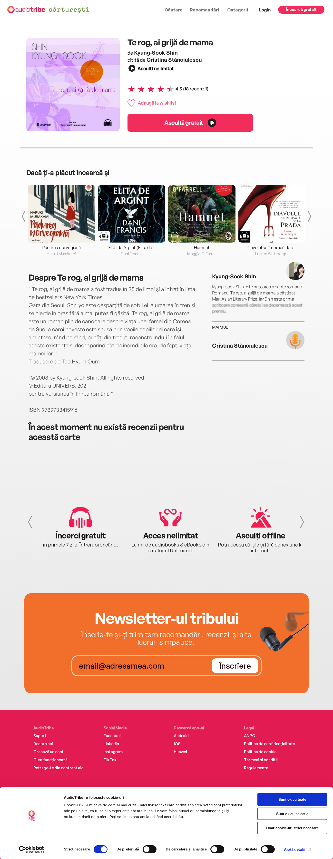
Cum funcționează (50, 759)
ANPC (249, 735)
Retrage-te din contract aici (58, 767)
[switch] (150, 849)
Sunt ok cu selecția (292, 814)
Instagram (113, 751)
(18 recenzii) (195, 89)
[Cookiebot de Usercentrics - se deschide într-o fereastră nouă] (31, 849)
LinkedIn (111, 743)
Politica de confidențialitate (269, 743)
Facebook (113, 735)
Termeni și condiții (261, 759)
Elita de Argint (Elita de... (131, 247)
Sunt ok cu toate (292, 799)
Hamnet (202, 247)
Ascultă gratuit (183, 122)
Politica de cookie (260, 751)
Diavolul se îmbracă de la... (271, 247)
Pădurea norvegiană (61, 247)
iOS (177, 743)
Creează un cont (48, 751)
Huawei (180, 751)
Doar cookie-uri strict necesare (292, 828)
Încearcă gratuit (301, 9)
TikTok (110, 759)
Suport (40, 735)
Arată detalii (294, 849)
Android (181, 735)
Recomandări (204, 9)
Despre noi (43, 743)
